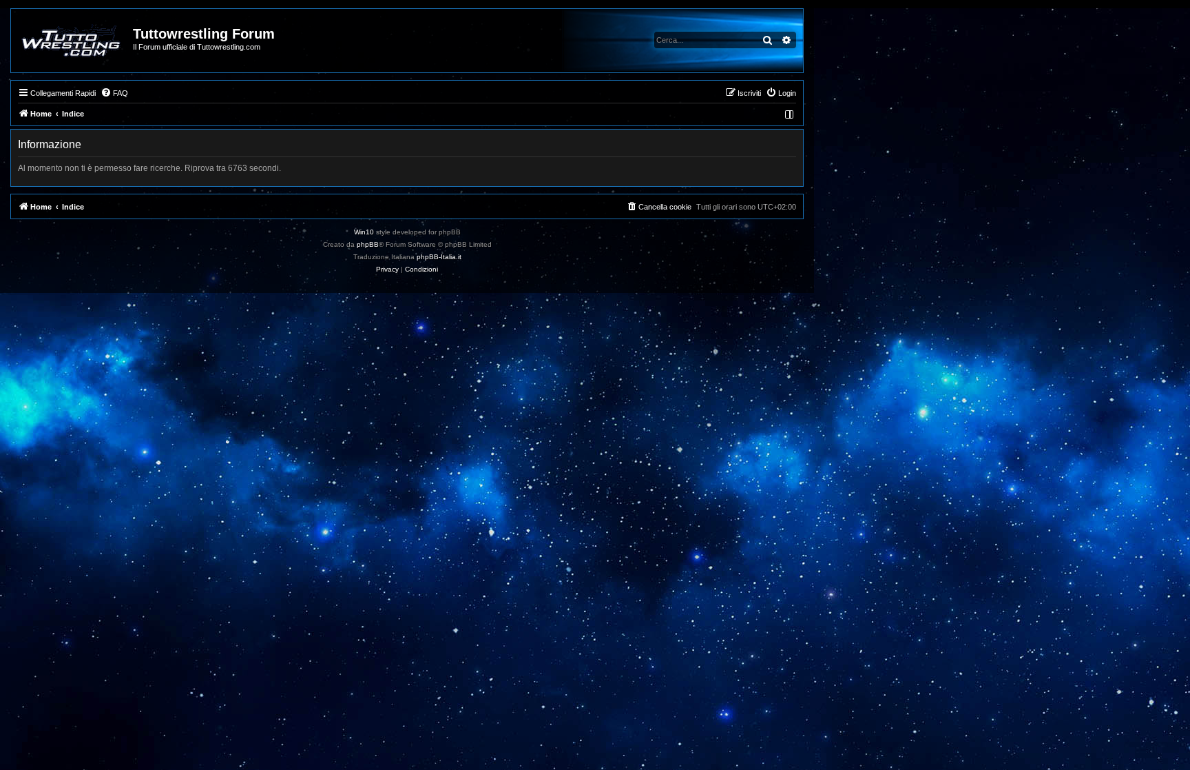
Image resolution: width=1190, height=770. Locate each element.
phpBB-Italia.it (439, 257)
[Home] (72, 41)
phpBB (368, 244)
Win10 (364, 232)
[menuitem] (114, 93)
